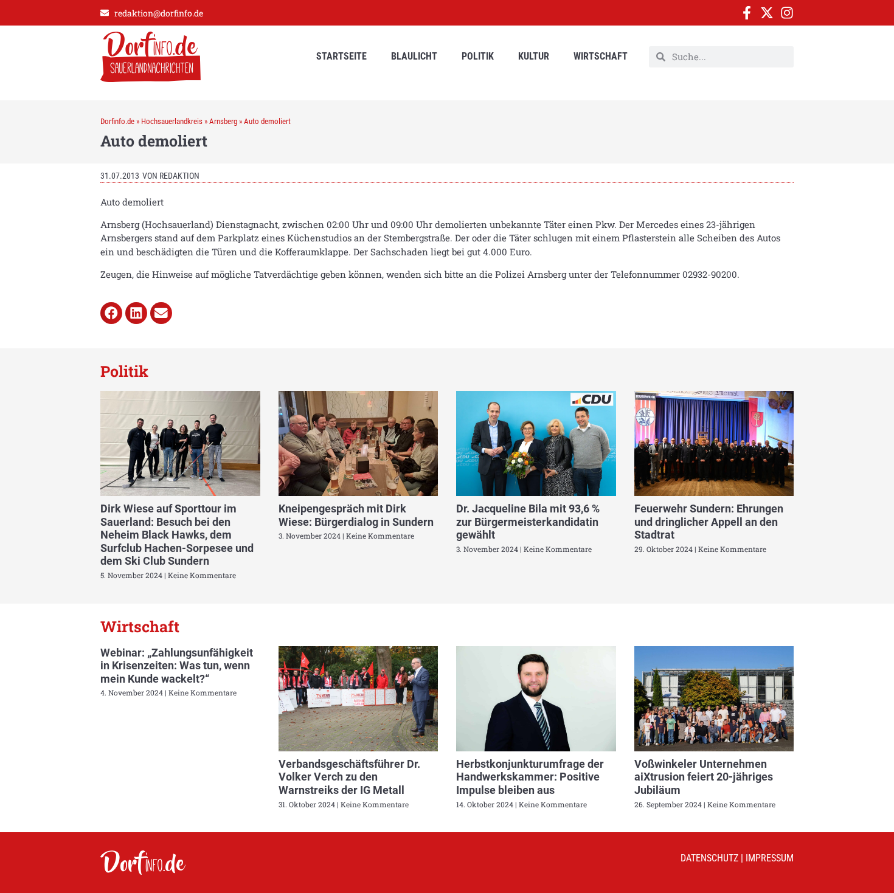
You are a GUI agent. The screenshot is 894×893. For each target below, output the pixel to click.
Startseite (341, 56)
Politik (478, 56)
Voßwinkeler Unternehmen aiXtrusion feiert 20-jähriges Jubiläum (703, 776)
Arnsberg (223, 121)
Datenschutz (709, 858)
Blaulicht (414, 56)
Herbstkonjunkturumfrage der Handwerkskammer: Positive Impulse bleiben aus (530, 776)
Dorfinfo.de (117, 121)
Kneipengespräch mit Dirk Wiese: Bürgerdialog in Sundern (356, 515)
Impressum (770, 858)
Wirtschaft (600, 56)
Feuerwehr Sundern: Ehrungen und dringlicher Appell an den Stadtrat (708, 521)
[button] (111, 313)
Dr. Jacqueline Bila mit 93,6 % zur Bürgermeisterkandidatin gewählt (528, 521)
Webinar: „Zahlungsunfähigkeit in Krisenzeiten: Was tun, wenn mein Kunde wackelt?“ (176, 665)
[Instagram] (787, 12)
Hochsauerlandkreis (172, 121)
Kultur (533, 56)
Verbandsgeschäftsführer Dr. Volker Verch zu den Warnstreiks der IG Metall (349, 776)
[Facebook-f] (747, 12)
